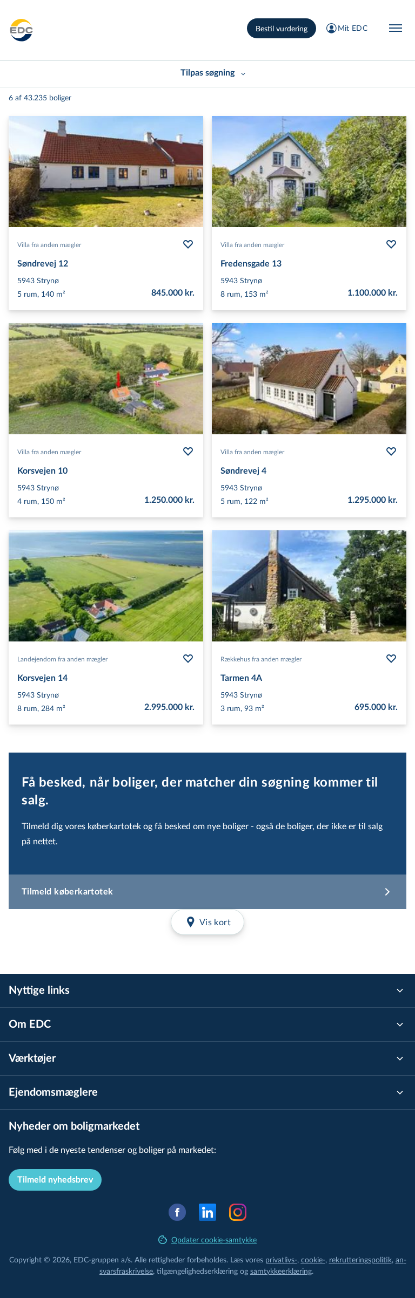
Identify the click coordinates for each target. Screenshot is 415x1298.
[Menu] (395, 28)
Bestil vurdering (281, 28)
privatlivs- (281, 1259)
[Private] (22, 30)
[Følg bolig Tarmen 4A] (391, 658)
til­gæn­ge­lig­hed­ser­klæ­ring (197, 1270)
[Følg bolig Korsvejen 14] (188, 658)
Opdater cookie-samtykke (214, 1239)
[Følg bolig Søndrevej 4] (391, 451)
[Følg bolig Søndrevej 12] (188, 244)
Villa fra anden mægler (49, 244)
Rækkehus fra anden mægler (261, 658)
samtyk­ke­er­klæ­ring (281, 1270)
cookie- (313, 1259)
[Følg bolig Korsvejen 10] (188, 451)
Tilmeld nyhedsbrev (55, 1180)
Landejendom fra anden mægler (62, 658)
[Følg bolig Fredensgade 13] (391, 244)
